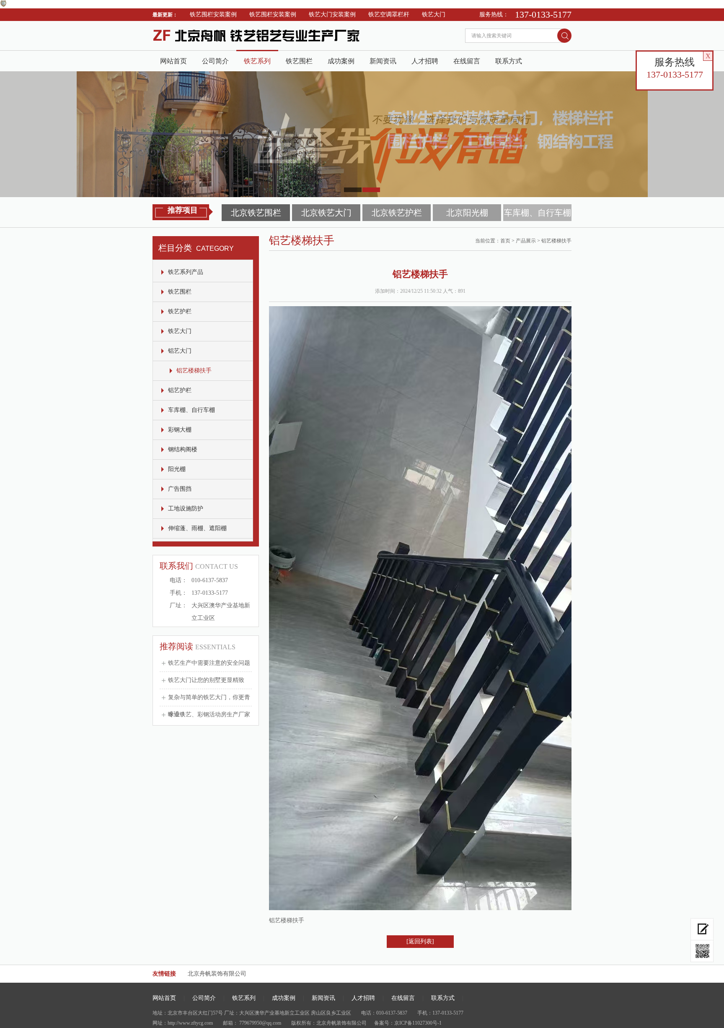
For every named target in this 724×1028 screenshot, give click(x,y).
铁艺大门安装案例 (309, 14)
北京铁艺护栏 (397, 212)
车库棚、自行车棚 (537, 212)
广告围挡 (179, 489)
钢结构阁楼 (182, 449)
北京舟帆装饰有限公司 (217, 974)
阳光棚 (177, 469)
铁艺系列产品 (185, 272)
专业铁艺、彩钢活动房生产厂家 (209, 714)
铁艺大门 (410, 14)
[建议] (702, 929)
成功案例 (341, 61)
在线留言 (466, 61)
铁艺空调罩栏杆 (365, 14)
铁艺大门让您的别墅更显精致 (206, 680)
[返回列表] (420, 941)
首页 (505, 241)
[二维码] (702, 951)
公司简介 (215, 61)
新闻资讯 (383, 61)
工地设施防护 (185, 508)
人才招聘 (424, 61)
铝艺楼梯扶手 (194, 370)
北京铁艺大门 (326, 212)
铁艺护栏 (446, 14)
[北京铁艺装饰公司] (278, 48)
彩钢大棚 (179, 430)
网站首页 (173, 61)
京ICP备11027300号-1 (418, 1023)
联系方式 (508, 61)
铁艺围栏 (299, 61)
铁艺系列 (257, 61)
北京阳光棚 (467, 212)
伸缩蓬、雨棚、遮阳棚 (197, 528)
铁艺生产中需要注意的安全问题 (209, 663)
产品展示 (526, 241)
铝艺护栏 (179, 390)
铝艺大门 (179, 351)
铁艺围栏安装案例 (190, 14)
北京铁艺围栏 (256, 212)
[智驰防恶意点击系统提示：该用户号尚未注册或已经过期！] (3, 5)
